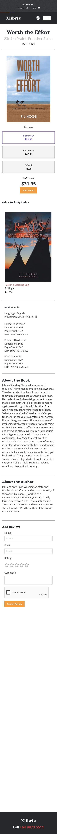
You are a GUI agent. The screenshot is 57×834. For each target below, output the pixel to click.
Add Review (11, 527)
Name (7, 532)
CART (34, 8)
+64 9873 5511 (28, 4)
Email (7, 545)
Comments (10, 572)
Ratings (8, 558)
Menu (47, 18)
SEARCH (21, 8)
